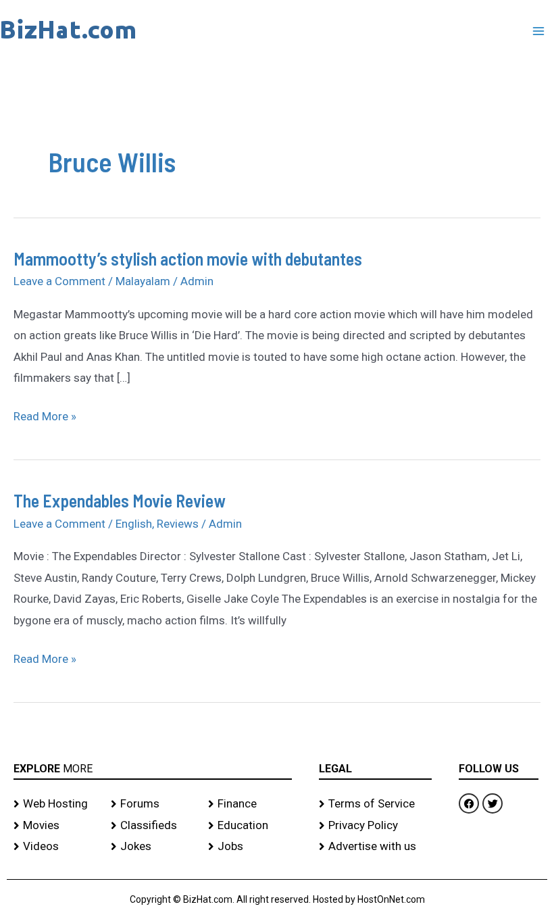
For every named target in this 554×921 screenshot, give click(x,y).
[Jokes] (153, 846)
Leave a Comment (59, 281)
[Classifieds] (153, 826)
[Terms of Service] (375, 804)
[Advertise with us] (375, 846)
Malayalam (143, 281)
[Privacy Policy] (375, 826)
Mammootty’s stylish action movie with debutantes (188, 258)
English (134, 523)
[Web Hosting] (55, 804)
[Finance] (250, 804)
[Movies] (55, 826)
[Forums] (153, 804)
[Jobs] (250, 846)
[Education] (250, 826)
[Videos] (55, 846)
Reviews (178, 523)
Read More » (45, 414)
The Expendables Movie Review (120, 500)
